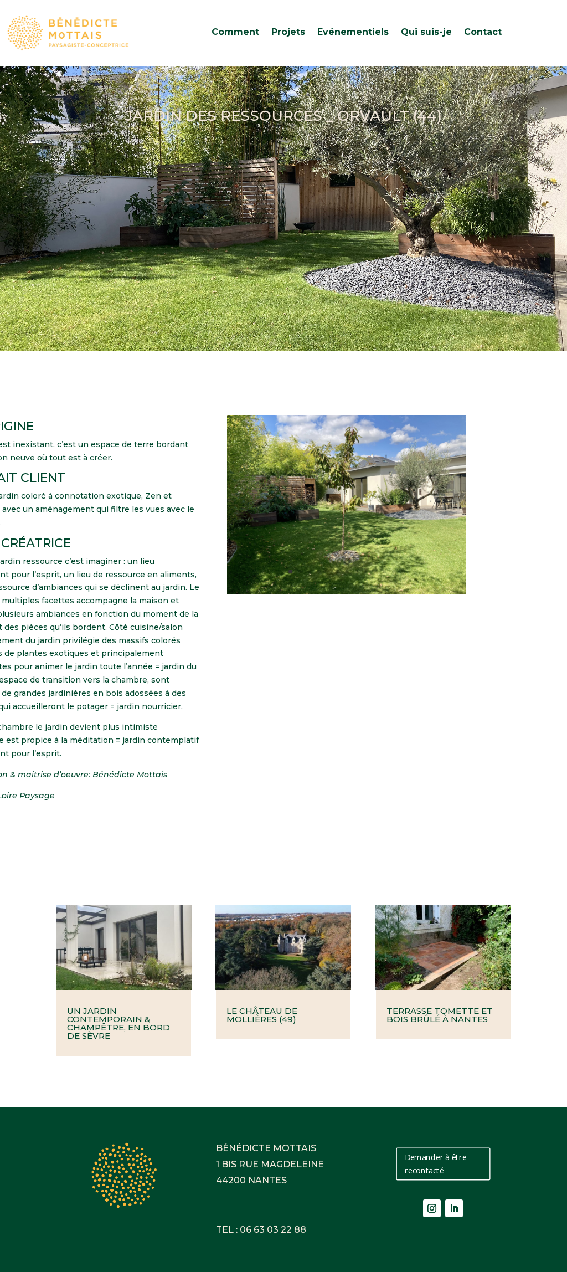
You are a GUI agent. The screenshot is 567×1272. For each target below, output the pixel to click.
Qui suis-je (426, 32)
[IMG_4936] (346, 591)
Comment (235, 32)
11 (384, 571)
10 (375, 571)
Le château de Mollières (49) (261, 1015)
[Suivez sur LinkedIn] (454, 1208)
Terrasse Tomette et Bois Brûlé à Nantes (439, 1015)
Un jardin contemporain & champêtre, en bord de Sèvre (118, 1023)
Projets (288, 32)
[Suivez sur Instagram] (432, 1208)
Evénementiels (353, 32)
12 (394, 571)
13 (403, 571)
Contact (483, 32)
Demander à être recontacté (435, 1164)
